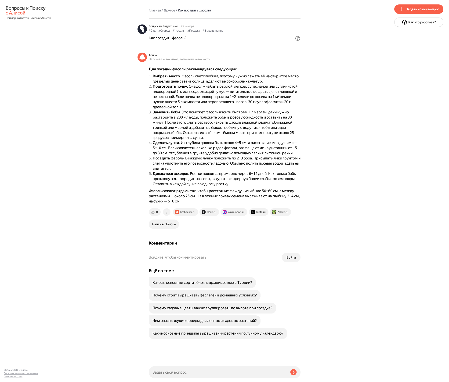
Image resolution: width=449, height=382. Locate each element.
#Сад (152, 30)
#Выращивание (213, 30)
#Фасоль (179, 30)
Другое (169, 10)
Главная (155, 10)
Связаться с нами (13, 376)
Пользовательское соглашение (21, 373)
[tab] (155, 212)
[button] (298, 38)
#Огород (164, 30)
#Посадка (193, 30)
